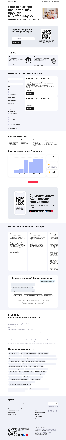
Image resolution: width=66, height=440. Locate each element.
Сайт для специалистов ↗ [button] (27, 405)
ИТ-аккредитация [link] (38, 406)
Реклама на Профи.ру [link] (39, 408)
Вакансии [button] (37, 414)
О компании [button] (37, 405)
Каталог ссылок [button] (11, 412)
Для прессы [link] (37, 410)
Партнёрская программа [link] (40, 412)
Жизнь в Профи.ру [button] (38, 416)
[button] (15, 87)
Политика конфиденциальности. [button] (41, 434)
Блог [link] (35, 418)
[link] (30, 93)
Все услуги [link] (10, 406)
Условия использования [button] (13, 410)
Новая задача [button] (11, 405)
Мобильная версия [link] (12, 414)
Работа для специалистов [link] (26, 408)
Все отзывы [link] (10, 408)
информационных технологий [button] (40, 430)
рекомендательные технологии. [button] (41, 433)
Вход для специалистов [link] (26, 406)
